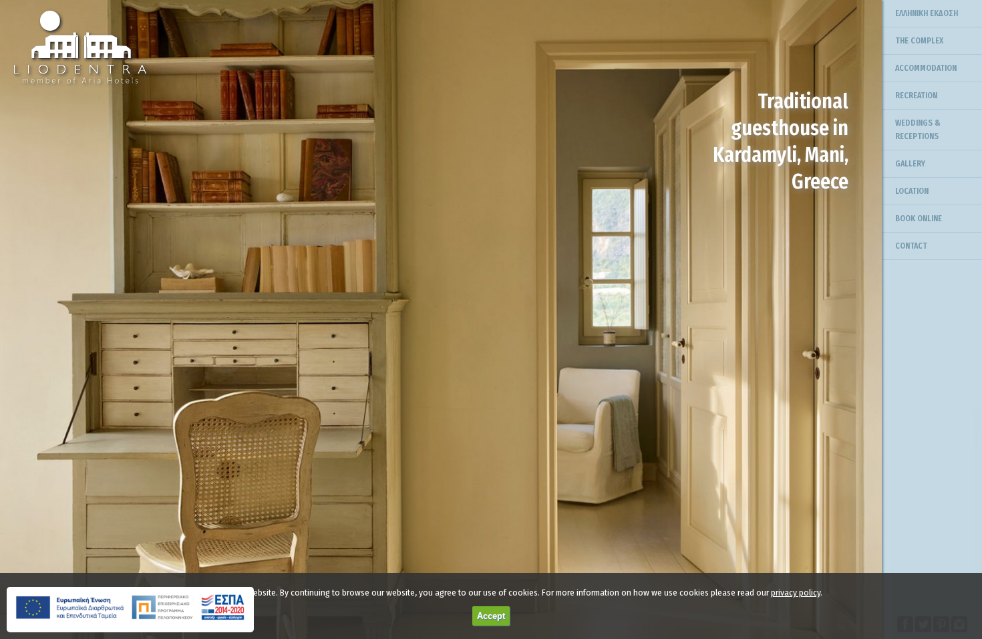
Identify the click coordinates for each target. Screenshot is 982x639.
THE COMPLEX (919, 40)
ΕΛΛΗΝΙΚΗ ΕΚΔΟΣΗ (926, 13)
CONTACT (911, 246)
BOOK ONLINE (918, 218)
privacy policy (795, 592)
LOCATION (912, 191)
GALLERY (910, 163)
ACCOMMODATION (926, 68)
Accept (491, 616)
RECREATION (916, 95)
